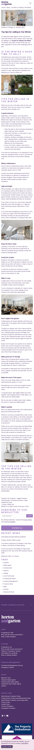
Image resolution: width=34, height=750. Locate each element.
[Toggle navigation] (30, 3)
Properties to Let (6, 647)
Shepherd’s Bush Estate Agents (11, 684)
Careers (3, 686)
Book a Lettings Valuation (9, 655)
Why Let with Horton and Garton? (12, 649)
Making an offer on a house (10, 556)
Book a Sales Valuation (8, 636)
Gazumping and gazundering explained (13, 537)
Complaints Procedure (8, 708)
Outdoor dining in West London (11, 540)
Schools (5, 589)
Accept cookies (7, 746)
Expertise (13, 498)
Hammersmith (5, 500)
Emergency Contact (7, 667)
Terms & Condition (9, 522)
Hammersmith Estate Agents (10, 682)
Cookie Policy (5, 704)
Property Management (10, 581)
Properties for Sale (7, 632)
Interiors (6, 570)
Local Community (8, 576)
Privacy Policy (27, 520)
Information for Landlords (9, 653)
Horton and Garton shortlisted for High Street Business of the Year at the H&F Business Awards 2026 (16, 551)
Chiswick (24, 498)
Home (3, 7)
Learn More (24, 743)
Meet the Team (6, 678)
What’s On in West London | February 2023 (15, 506)
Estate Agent (7, 565)
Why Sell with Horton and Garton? (12, 634)
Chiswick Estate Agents (8, 680)
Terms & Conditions (7, 706)
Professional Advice (17, 500)
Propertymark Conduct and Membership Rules (16, 698)
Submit (29, 516)
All (8, 498)
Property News (8, 584)
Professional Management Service (12, 665)
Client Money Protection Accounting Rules (14, 700)
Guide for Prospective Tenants (10, 651)
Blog (8, 7)
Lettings (5, 573)
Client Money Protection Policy (11, 696)
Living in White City (8, 504)
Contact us (17, 528)
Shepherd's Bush (6, 502)
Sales (25, 500)
